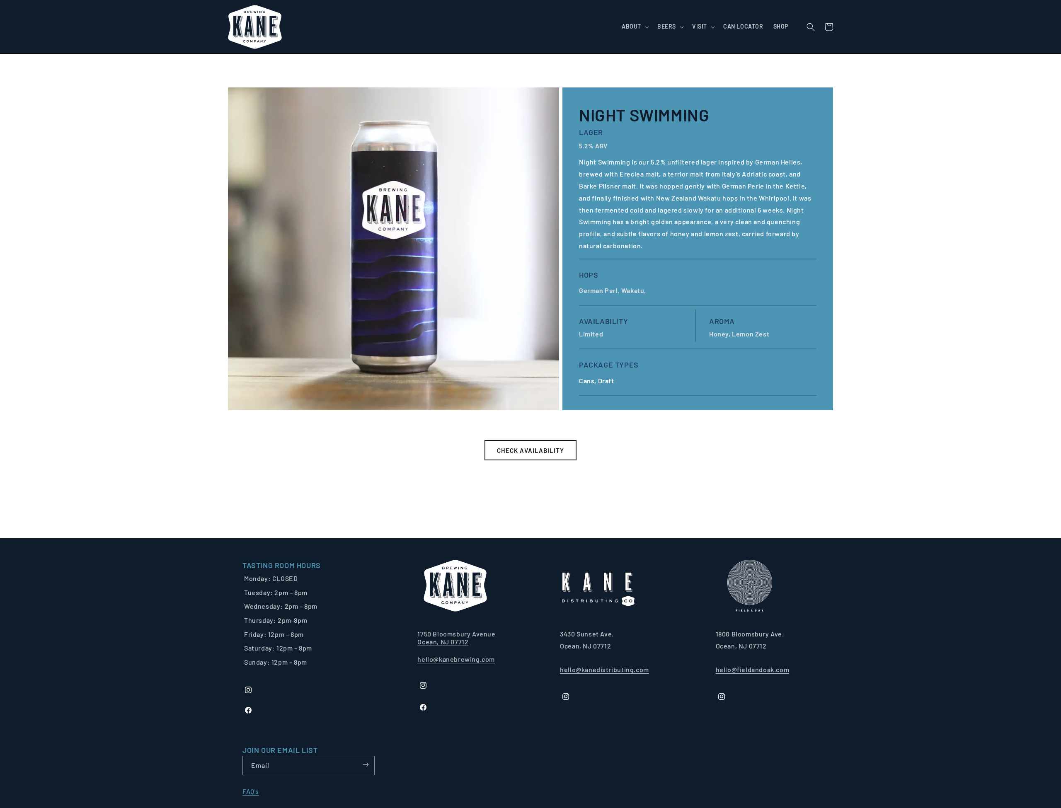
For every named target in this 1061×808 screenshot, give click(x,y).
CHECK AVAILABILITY (530, 450)
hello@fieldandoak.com (753, 669)
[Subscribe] (365, 765)
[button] (634, 26)
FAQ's (250, 791)
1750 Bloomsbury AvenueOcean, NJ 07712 (456, 638)
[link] (281, 565)
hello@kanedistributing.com (604, 669)
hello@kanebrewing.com (456, 659)
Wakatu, (634, 290)
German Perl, (600, 290)
